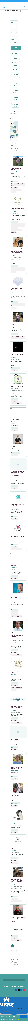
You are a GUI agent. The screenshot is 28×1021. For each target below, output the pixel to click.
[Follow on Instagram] (24, 990)
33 (14, 952)
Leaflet (12, 136)
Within (12, 31)
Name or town (13, 39)
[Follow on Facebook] (16, 990)
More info (17, 1019)
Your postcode (13, 23)
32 (16, 949)
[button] (14, 127)
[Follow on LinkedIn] (21, 990)
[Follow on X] (19, 990)
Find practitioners (16, 48)
